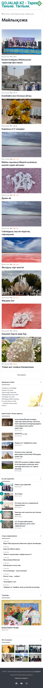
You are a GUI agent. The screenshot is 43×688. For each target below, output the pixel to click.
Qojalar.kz (38, 671)
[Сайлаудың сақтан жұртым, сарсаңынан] (21, 213)
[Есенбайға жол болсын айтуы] (21, 78)
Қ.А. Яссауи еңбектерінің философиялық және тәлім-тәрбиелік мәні (25, 524)
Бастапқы (6, 14)
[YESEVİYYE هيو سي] (7, 436)
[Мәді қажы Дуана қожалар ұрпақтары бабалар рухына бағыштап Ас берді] (21, 649)
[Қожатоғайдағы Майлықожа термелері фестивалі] (21, 42)
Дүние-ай (6, 198)
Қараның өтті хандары (13, 129)
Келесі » (4, 405)
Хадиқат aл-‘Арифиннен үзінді (26, 443)
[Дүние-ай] (21, 180)
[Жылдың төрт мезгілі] (21, 250)
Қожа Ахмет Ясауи (10, 628)
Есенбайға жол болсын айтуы (17, 96)
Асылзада (18, 494)
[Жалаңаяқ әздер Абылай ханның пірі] (35, 649)
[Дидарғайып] (21, 658)
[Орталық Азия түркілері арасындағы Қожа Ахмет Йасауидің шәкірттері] (7, 455)
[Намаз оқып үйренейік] (7, 487)
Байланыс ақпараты (21, 678)
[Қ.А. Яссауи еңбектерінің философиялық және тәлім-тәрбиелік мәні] (7, 524)
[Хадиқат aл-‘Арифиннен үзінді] (7, 446)
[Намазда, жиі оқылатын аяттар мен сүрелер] (7, 515)
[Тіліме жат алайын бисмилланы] (21, 349)
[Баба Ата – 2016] (8, 649)
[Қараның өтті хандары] (21, 111)
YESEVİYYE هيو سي (21, 434)
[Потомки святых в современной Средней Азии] (7, 506)
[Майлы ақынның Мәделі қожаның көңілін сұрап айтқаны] (21, 144)
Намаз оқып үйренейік (23, 484)
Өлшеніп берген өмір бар (14, 334)
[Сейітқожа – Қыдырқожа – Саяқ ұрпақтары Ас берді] (8, 658)
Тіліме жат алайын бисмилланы (18, 367)
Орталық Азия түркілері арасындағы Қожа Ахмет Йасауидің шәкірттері (28, 454)
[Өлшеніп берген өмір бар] (21, 316)
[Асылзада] (7, 497)
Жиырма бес (8, 300)
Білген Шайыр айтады (18, 14)
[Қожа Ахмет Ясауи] (21, 612)
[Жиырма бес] (21, 283)
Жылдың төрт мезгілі (13, 267)
